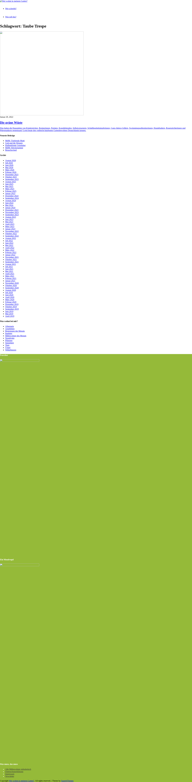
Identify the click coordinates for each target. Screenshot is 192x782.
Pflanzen (8, 340)
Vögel (7, 347)
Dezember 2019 (11, 304)
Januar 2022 (10, 255)
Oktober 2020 (11, 285)
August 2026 (10, 160)
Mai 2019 (9, 314)
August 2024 (10, 200)
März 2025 (9, 189)
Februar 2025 (10, 191)
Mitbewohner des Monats (15, 336)
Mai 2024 (9, 205)
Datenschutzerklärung (14, 771)
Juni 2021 (9, 269)
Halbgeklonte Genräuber (15, 145)
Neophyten (9, 338)
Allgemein (9, 326)
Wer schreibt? (10, 8)
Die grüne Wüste (11, 122)
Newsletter (9, 776)
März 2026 (9, 170)
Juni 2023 (9, 219)
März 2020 (9, 299)
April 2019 (9, 316)
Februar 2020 (10, 302)
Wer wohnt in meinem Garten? (21, 781)
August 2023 (10, 217)
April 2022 (9, 248)
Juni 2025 (9, 184)
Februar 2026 (10, 172)
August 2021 (10, 264)
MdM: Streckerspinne (14, 148)
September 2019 (12, 309)
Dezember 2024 (11, 196)
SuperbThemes (67, 781)
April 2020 (9, 297)
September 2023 (12, 215)
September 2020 (12, 288)
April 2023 (9, 224)
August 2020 (10, 290)
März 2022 (9, 250)
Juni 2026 (9, 165)
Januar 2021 (10, 281)
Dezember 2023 (11, 210)
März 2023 (9, 226)
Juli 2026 (9, 163)
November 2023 (12, 212)
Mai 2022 (9, 245)
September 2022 (12, 236)
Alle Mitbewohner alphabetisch (18, 769)
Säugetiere (9, 343)
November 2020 (12, 283)
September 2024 (12, 198)
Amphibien (9, 329)
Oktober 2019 (11, 307)
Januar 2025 (10, 193)
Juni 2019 (9, 311)
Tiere (7, 345)
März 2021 (9, 276)
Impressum (9, 774)
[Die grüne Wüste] (42, 114)
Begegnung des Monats (15, 331)
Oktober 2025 (11, 177)
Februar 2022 (10, 252)
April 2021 (9, 274)
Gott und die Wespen (14, 143)
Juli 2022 (9, 241)
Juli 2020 (9, 292)
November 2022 (12, 231)
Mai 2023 (9, 222)
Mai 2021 (9, 271)
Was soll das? (10, 17)
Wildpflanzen (10, 350)
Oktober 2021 (11, 259)
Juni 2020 (9, 295)
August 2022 (10, 238)
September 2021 (12, 262)
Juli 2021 (9, 266)
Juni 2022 (9, 243)
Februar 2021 (10, 278)
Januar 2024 (10, 208)
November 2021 (12, 257)
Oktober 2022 (11, 233)
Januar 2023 (10, 229)
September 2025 (12, 179)
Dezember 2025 (11, 174)
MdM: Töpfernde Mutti (15, 141)
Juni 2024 (9, 203)
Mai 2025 (9, 186)
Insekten (8, 333)
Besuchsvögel (11, 150)
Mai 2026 (9, 167)
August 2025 (10, 182)
